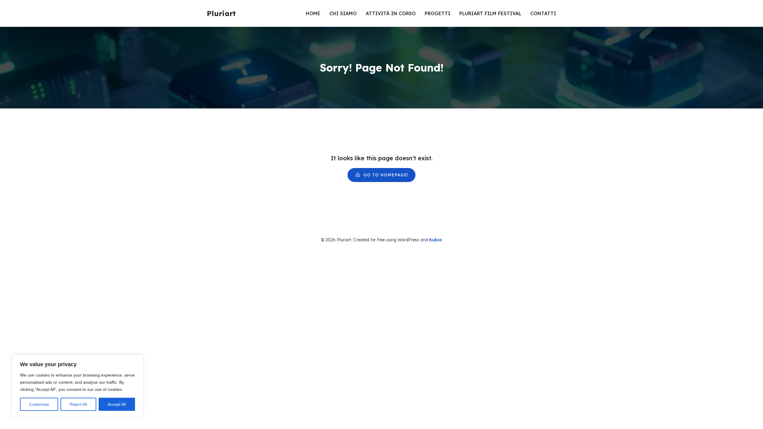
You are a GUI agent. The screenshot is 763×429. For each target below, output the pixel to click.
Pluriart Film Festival (490, 13)
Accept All (117, 404)
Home (313, 13)
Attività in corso (391, 13)
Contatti (543, 13)
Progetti (437, 13)
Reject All (78, 404)
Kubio (435, 240)
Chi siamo (343, 13)
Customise (39, 404)
